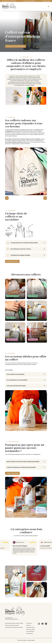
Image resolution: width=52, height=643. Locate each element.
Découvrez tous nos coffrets (29, 0)
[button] (48, 6)
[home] (9, 6)
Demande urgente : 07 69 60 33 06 (9, 0)
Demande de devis (46, 0)
